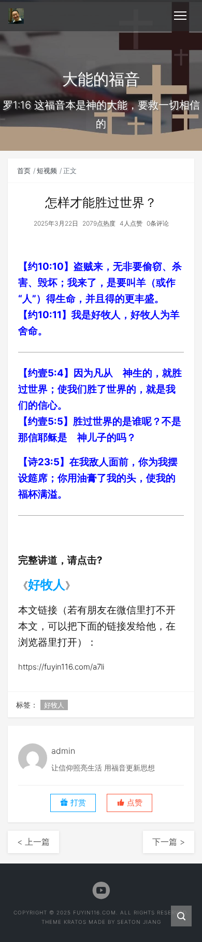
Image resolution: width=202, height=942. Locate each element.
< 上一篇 (33, 841)
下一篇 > (168, 841)
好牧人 (46, 584)
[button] (129, 803)
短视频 (47, 170)
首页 (24, 170)
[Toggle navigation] (180, 15)
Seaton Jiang (139, 922)
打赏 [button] (77, 802)
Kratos (75, 922)
